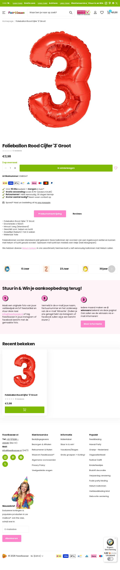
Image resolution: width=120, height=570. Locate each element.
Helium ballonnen (97, 486)
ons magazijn (43, 202)
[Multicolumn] (99, 299)
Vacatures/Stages (69, 449)
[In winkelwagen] (24, 410)
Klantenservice (40, 434)
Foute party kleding (98, 480)
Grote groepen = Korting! (73, 454)
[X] (116, 3)
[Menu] (115, 539)
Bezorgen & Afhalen (41, 444)
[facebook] (113, 3)
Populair (93, 434)
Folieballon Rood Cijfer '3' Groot (21, 395)
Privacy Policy (38, 465)
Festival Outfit (95, 460)
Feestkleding (95, 439)
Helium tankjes (29, 248)
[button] (15, 168)
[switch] (110, 559)
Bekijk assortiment (4, 12)
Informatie (66, 434)
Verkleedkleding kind (99, 491)
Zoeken (71, 12)
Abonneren (11, 538)
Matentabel (66, 439)
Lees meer (18, 3)
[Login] (95, 12)
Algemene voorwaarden (44, 460)
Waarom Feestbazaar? (43, 454)
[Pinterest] (110, 3)
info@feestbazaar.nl (12, 314)
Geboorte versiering (99, 496)
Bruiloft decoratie (97, 470)
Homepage (7, 21)
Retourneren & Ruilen (42, 449)
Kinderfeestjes (96, 465)
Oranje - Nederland (98, 449)
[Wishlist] (101, 12)
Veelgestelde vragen (42, 470)
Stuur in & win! (67, 444)
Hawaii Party (95, 444)
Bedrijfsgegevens (40, 439)
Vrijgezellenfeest (97, 454)
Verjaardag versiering (99, 475)
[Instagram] (106, 3)
